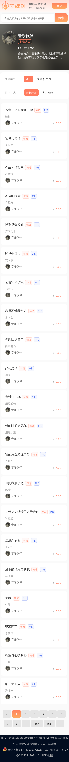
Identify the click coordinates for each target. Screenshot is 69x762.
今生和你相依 (14, 167)
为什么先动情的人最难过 (22, 511)
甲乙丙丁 (11, 626)
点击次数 (47, 92)
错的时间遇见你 (16, 425)
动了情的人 (13, 684)
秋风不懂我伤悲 (16, 310)
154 (37, 723)
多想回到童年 (14, 339)
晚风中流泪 (13, 253)
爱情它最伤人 (14, 282)
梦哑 (8, 598)
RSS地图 (47, 755)
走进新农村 (13, 540)
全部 (28, 79)
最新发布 (31, 92)
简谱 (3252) (44, 79)
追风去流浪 (13, 138)
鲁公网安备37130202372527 (24, 749)
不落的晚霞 (13, 196)
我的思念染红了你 (17, 454)
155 (49, 723)
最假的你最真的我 (17, 569)
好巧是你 (11, 368)
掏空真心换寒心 (16, 655)
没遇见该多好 (14, 224)
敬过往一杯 (13, 396)
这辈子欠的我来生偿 (19, 110)
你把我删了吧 (14, 483)
